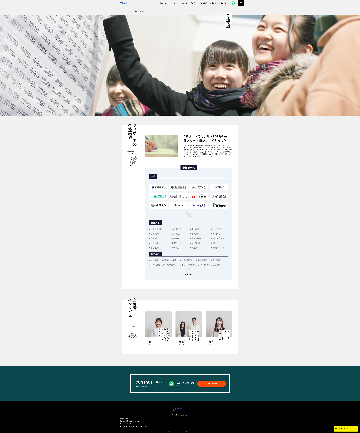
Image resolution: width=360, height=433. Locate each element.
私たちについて (165, 3)
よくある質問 (202, 3)
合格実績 (184, 3)
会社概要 (213, 3)
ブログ (192, 3)
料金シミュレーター (346, 428)
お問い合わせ (223, 3)
